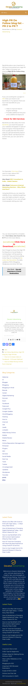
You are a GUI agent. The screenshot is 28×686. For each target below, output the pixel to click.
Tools (4, 461)
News (4, 440)
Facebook (5, 403)
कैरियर (3, 480)
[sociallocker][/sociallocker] (14, 244)
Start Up (5, 459)
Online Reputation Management (13, 443)
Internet (5, 422)
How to (4, 419)
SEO (3, 99)
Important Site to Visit (9, 649)
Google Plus (6, 409)
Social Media (6, 456)
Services (5, 454)
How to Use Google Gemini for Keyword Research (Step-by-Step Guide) (12, 550)
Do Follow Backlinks (11, 352)
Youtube (5, 475)
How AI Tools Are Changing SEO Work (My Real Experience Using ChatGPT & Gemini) (12, 543)
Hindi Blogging (7, 414)
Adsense (5, 377)
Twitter (4, 464)
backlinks (5, 124)
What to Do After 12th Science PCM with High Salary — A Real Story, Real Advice (12, 523)
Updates (5, 469)
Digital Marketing (8, 395)
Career (4, 393)
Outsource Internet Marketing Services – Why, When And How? (14, 187)
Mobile (4, 435)
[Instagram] (13, 340)
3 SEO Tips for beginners (10, 651)
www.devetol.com (9, 335)
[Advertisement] (14, 50)
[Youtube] (17, 340)
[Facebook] (8, 340)
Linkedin (5, 430)
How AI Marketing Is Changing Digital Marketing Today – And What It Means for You (12, 530)
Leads (4, 427)
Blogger (5, 382)
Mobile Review (7, 438)
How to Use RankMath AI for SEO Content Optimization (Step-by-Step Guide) (11, 537)
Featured (5, 406)
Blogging (5, 385)
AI (3, 379)
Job (3, 424)
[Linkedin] (10, 340)
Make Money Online (9, 432)
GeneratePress (21, 683)
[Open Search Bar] (26, 12)
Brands (4, 390)
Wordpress (6, 472)
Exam (4, 401)
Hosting (5, 416)
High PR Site (12, 354)
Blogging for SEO (8, 663)
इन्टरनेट (4, 477)
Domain (5, 398)
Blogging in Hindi (8, 387)
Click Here (14, 171)
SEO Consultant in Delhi (10, 676)
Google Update (7, 411)
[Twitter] (15, 340)
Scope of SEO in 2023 (9, 671)
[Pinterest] (19, 340)
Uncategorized (7, 467)
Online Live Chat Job (9, 673)
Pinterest (5, 446)
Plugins (4, 448)
